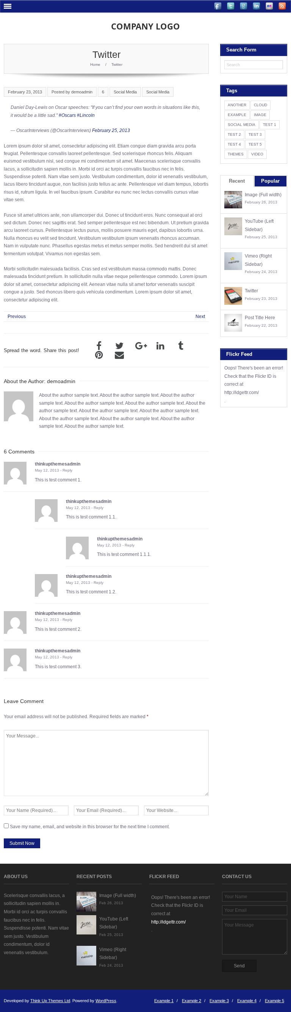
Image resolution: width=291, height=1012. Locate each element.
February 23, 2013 (261, 298)
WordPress (105, 1000)
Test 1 (269, 125)
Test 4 (234, 144)
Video (257, 154)
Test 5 (255, 144)
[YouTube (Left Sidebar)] (233, 226)
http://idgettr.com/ (241, 392)
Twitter (251, 290)
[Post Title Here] (233, 323)
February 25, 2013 (111, 130)
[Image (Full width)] (233, 200)
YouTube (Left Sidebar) (259, 225)
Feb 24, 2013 (111, 965)
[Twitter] (233, 296)
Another (237, 105)
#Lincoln (86, 115)
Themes (236, 154)
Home (95, 64)
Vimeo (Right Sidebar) (258, 260)
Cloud (260, 105)
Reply (67, 470)
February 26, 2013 (261, 202)
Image (260, 115)
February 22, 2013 (261, 325)
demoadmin (81, 92)
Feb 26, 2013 (111, 903)
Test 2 (234, 134)
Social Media (125, 92)
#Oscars (67, 115)
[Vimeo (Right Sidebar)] (233, 261)
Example (237, 115)
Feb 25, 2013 (111, 935)
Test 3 (255, 134)
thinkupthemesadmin (57, 464)
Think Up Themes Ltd (50, 1000)
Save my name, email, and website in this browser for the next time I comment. (90, 826)
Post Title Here (260, 317)
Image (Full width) (263, 194)
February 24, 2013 (261, 272)
